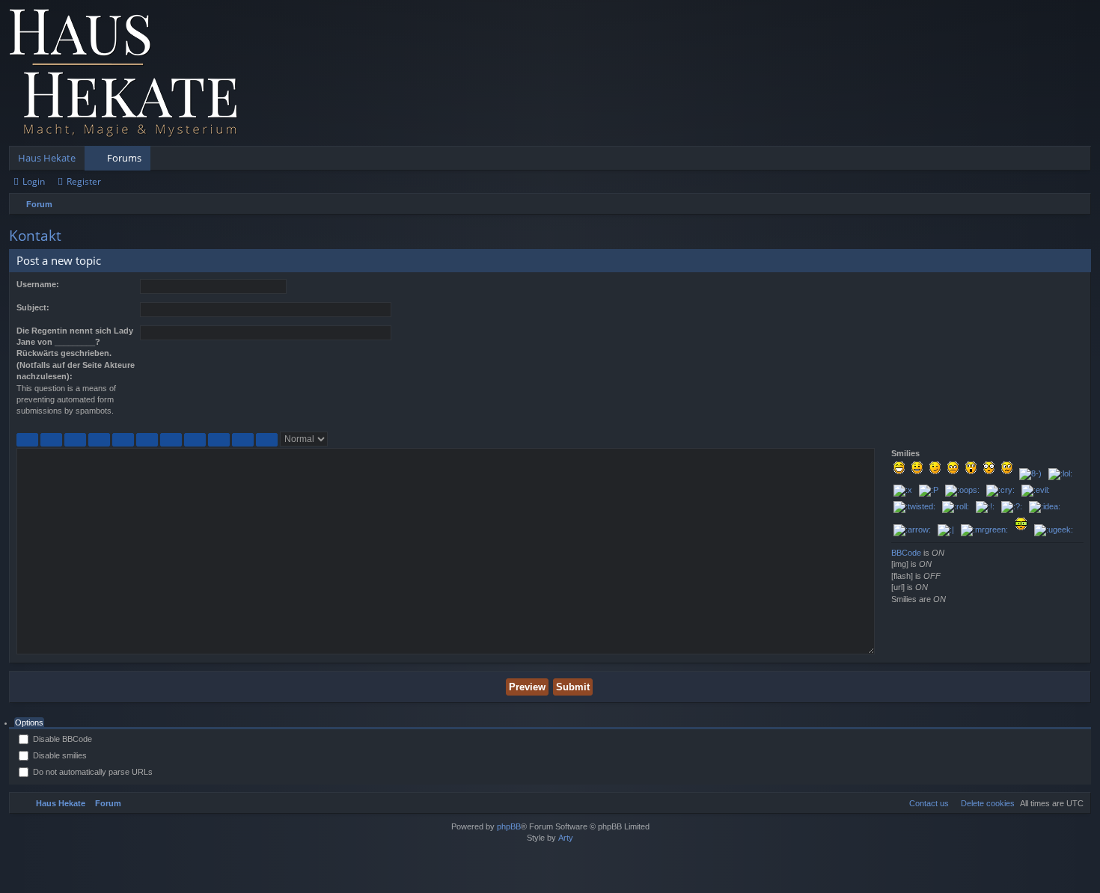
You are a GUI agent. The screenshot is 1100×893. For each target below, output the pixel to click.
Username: (37, 284)
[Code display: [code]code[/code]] (123, 439)
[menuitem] (984, 803)
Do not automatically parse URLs (92, 771)
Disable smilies (59, 755)
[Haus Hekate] (123, 73)
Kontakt (35, 235)
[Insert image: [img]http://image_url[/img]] (219, 439)
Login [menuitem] (1059, 161)
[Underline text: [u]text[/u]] (75, 439)
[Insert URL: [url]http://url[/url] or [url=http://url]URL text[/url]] (243, 439)
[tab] (29, 723)
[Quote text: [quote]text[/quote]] (99, 439)
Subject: (32, 307)
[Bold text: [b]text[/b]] (27, 439)
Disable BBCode (61, 738)
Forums (124, 158)
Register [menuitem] (1083, 161)
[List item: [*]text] (195, 439)
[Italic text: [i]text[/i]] (51, 439)
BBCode (906, 552)
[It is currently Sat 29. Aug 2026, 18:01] (1076, 204)
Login (33, 181)
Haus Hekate (47, 158)
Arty (565, 837)
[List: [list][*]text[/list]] (147, 439)
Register (84, 181)
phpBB (509, 826)
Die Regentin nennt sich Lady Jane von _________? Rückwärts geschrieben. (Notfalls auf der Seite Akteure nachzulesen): (75, 353)
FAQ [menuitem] (1038, 161)
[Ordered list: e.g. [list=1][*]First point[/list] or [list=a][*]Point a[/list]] (171, 439)
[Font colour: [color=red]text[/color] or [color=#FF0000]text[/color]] (267, 439)
